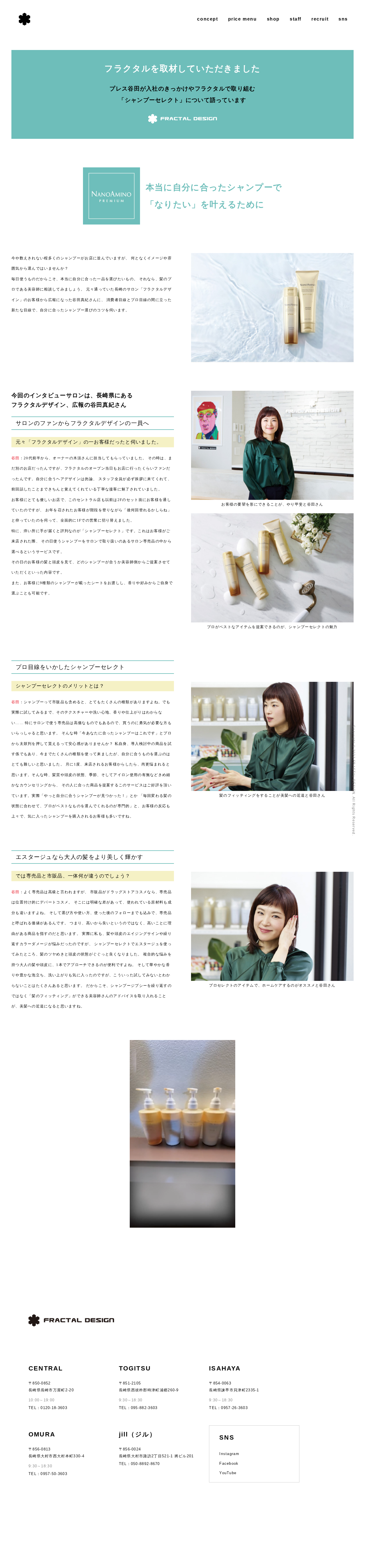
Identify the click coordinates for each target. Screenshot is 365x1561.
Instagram (229, 1454)
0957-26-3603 (234, 1408)
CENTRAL (46, 1368)
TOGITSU (135, 1368)
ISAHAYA (225, 1368)
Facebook (228, 1463)
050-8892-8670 (145, 1464)
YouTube (227, 1473)
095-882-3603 (144, 1408)
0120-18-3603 (53, 1408)
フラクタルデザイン (24, 19)
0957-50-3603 (53, 1474)
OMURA (42, 1434)
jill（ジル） (138, 1434)
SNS (226, 1437)
